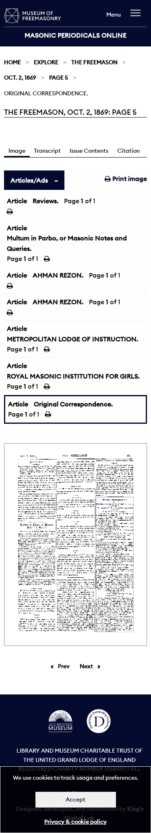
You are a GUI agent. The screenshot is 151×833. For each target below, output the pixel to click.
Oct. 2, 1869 (20, 77)
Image (16, 150)
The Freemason (94, 62)
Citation (128, 150)
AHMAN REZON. (58, 275)
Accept (75, 799)
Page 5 (58, 77)
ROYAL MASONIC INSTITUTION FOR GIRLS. (73, 376)
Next (92, 666)
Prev (65, 666)
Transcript (47, 150)
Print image (129, 179)
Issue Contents (89, 150)
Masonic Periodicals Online (75, 35)
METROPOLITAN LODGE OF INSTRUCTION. (72, 339)
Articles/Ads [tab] (29, 180)
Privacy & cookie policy (75, 821)
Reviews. (45, 201)
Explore (46, 62)
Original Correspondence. (73, 404)
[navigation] (137, 17)
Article (17, 201)
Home (12, 62)
